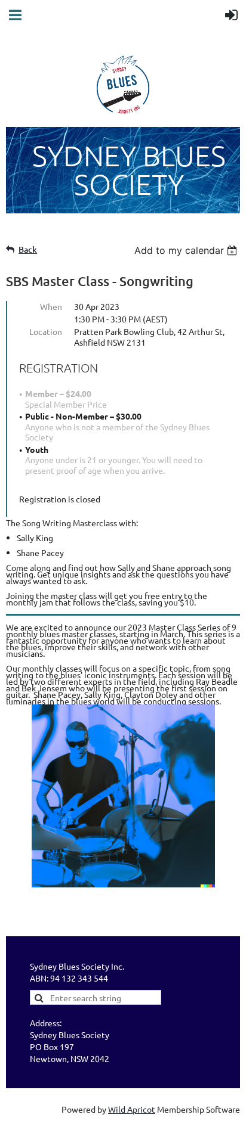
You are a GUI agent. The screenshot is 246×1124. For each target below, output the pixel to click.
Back (28, 249)
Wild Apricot (131, 1109)
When (51, 306)
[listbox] (187, 250)
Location (45, 331)
